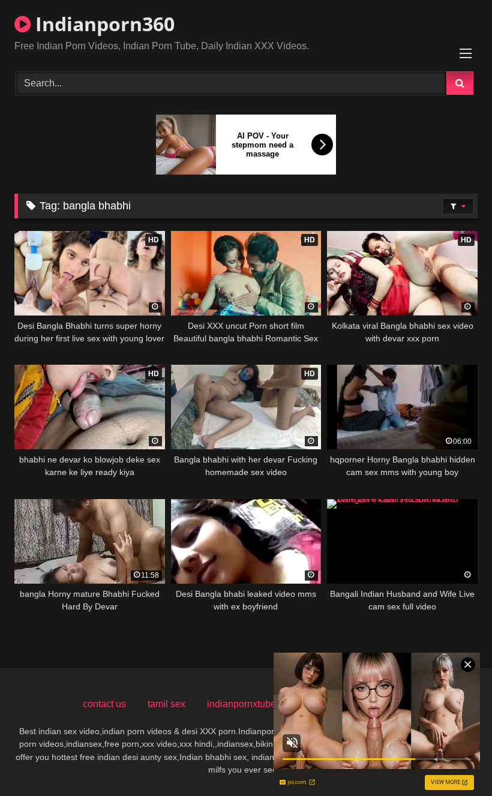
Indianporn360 (103, 24)
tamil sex (166, 704)
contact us (104, 704)
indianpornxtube (241, 704)
